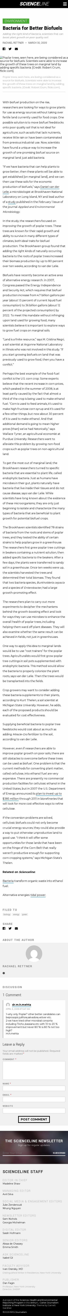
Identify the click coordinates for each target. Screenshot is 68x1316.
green (24, 914)
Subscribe (59, 1153)
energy (16, 914)
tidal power (38, 895)
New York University (25, 1305)
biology (7, 914)
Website (8, 1106)
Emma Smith (10, 1247)
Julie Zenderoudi (12, 1204)
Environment (16, 21)
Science (34, 4)
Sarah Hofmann (12, 1233)
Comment (9, 1059)
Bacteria (8, 881)
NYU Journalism (18, 1312)
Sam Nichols (10, 1218)
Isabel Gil (8, 1257)
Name (7, 1083)
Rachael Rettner (13, 43)
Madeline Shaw (11, 1183)
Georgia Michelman (14, 1222)
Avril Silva (8, 1194)
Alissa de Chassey (13, 1243)
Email (7, 1095)
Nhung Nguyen (12, 1208)
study (12, 202)
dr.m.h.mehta (21, 1004)
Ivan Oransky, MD (13, 1269)
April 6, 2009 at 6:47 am (18, 1009)
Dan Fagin (9, 1283)
